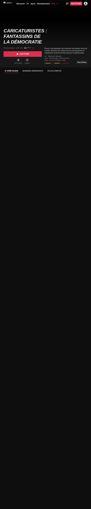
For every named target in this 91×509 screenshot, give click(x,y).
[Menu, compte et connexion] (85, 3)
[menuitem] (21, 4)
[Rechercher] (67, 3)
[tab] (11, 71)
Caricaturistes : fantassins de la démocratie (25, 36)
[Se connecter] (18, 59)
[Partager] (27, 59)
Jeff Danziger (54, 58)
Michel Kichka (64, 58)
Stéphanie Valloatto (54, 56)
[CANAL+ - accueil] (8, 3)
